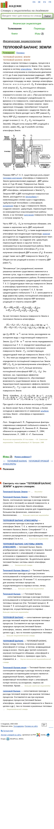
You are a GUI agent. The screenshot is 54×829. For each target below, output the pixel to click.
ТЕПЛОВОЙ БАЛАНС (13, 617)
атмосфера (26, 69)
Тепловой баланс (12, 594)
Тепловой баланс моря (14, 667)
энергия (46, 234)
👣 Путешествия (7, 731)
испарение (8, 206)
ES (44, 2)
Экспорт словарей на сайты (11, 735)
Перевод (20, 53)
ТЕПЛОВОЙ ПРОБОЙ (39, 461)
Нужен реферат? (23, 457)
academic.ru (11, 4)
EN (34, 2)
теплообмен (31, 197)
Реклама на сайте (31, 726)
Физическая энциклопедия (27, 23)
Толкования (14, 28)
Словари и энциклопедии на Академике (25, 10)
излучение (29, 215)
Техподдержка (18, 726)
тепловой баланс (11, 691)
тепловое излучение (12, 178)
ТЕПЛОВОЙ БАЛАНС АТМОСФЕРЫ (20, 520)
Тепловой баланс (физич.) (16, 570)
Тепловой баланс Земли (15, 491)
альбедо (45, 411)
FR (50, 2)
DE (39, 2)
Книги (15, 33)
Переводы (39, 28)
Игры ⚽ (39, 33)
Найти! (47, 16)
